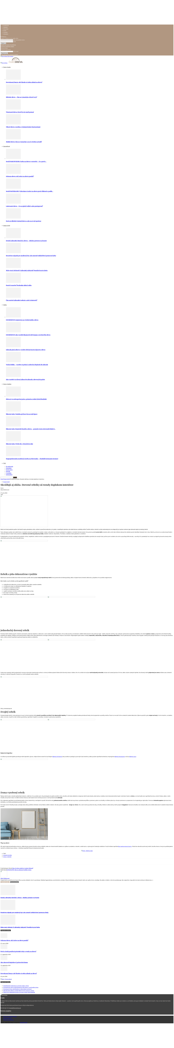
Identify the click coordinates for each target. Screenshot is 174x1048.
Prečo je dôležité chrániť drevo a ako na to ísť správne (23, 221)
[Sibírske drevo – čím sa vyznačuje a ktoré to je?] (13, 94)
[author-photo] (4, 877)
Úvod (2, 479)
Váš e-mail (15, 51)
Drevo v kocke (7, 67)
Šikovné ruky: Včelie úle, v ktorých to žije (19, 444)
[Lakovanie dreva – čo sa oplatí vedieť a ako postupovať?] (13, 203)
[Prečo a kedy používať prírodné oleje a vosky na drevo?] (4, 948)
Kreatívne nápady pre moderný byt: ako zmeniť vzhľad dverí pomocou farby (31, 255)
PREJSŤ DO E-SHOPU (22, 1040)
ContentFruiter (23, 1022)
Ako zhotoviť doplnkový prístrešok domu (14, 962)
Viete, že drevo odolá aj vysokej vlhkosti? (22, 868)
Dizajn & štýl (6, 225)
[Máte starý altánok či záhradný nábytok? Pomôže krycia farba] (13, 267)
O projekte (5, 32)
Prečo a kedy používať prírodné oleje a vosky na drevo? (18, 951)
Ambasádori (5, 34)
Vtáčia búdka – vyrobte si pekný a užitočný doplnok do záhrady (27, 364)
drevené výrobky (7, 855)
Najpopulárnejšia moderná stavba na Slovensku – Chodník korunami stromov (32, 459)
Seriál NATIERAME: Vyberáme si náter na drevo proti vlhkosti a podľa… (29, 191)
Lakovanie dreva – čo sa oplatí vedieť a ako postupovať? (24, 206)
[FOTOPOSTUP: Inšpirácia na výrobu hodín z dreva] (13, 317)
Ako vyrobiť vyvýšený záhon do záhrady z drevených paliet (25, 379)
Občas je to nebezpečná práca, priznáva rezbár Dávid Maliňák (26, 399)
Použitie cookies (7, 1018)
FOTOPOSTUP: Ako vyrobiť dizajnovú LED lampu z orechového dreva (28, 335)
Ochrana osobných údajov (7, 46)
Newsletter (5, 27)
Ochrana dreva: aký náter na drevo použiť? (20, 176)
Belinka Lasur (132, 756)
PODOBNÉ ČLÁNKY (5, 882)
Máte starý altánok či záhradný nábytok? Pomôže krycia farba (27, 270)
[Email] (12, 861)
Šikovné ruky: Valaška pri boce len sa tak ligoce (21, 414)
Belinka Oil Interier (57, 756)
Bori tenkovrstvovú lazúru (125, 846)
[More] (22, 861)
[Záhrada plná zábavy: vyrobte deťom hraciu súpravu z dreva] (13, 347)
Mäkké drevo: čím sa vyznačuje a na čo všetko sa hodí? (24, 142)
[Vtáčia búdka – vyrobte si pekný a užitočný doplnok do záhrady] (13, 361)
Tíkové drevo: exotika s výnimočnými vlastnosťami (23, 127)
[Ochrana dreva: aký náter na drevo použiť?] (13, 173)
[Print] (17, 861)
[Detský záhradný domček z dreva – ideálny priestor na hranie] (13, 238)
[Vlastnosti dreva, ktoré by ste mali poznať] (13, 109)
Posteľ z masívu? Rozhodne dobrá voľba (19, 285)
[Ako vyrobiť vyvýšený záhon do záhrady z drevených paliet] (13, 376)
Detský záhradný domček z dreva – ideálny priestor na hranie (26, 241)
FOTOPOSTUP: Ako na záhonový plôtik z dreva (19, 870)
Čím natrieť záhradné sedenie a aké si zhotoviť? (21, 300)
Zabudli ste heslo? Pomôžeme (8, 45)
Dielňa (5, 305)
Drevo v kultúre (7, 384)
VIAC (4, 463)
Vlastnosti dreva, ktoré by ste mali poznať (20, 112)
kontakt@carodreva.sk (15, 1008)
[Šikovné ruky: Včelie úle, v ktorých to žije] (13, 441)
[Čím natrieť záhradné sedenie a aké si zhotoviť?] (13, 297)
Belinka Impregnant (120, 756)
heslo (14, 41)
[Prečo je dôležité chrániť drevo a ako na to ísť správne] (13, 218)
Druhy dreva (5, 28)
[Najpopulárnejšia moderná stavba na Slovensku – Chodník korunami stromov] (13, 456)
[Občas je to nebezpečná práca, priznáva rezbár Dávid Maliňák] (13, 396)
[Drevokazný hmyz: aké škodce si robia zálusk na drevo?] (13, 79)
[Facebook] (3, 861)
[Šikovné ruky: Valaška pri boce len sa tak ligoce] (13, 411)
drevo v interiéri (7, 857)
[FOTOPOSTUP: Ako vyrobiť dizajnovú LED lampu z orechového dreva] (13, 332)
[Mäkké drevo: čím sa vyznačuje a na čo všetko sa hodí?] (13, 139)
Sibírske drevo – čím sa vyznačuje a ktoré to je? (21, 97)
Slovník (4, 30)
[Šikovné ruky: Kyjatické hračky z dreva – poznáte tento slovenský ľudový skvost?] (13, 426)
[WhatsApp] (7, 861)
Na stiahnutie (6, 25)
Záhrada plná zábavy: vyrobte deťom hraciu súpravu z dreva (25, 350)
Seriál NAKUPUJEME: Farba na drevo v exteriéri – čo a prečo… (26, 161)
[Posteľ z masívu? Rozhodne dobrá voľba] (13, 282)
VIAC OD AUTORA (14, 882)
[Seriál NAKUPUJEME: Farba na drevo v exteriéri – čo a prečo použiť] (13, 158)
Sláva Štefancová (5, 489)
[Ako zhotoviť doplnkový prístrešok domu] (4, 959)
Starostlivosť (6, 146)
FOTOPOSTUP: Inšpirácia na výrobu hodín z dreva (22, 320)
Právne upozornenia (8, 1020)
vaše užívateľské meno (19, 40)
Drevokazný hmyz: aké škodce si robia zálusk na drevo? (24, 82)
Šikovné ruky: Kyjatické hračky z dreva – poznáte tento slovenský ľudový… (31, 429)
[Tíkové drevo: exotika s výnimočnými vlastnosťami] (13, 124)
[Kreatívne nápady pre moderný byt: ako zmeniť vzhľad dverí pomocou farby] (13, 252)
